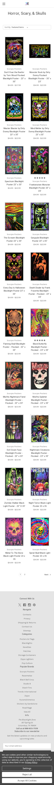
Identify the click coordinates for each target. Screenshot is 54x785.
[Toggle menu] (4, 4)
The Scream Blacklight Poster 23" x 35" (14, 239)
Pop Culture (27, 663)
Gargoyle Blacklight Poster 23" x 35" (40, 239)
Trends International (27, 692)
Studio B (27, 684)
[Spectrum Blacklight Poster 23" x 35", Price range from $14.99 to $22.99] (14, 160)
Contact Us (27, 626)
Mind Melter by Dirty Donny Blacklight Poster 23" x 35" (40, 131)
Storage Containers (27, 655)
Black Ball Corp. (27, 680)
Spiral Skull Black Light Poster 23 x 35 (39, 554)
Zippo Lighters (27, 659)
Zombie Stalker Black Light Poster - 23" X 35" (14, 504)
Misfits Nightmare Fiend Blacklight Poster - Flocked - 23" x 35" (14, 400)
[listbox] (20, 27)
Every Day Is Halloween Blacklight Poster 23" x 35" (14, 290)
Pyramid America (27, 700)
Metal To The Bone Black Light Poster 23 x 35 (14, 556)
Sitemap (27, 630)
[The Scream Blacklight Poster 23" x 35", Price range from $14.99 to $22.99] (14, 216)
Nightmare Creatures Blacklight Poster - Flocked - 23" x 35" (40, 453)
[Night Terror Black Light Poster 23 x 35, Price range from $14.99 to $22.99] (40, 481)
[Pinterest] (34, 604)
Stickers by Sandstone (27, 704)
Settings (27, 768)
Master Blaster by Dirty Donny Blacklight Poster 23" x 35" (14, 131)
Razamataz (27, 675)
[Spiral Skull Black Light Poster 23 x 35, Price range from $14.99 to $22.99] (40, 531)
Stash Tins (27, 688)
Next (46, 575)
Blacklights (27, 643)
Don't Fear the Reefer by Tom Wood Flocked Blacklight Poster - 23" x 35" (14, 77)
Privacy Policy (31, 762)
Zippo (27, 696)
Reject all (27, 774)
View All (27, 712)
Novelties (27, 647)
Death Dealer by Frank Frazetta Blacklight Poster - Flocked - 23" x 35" (40, 292)
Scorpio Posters (27, 671)
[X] (19, 604)
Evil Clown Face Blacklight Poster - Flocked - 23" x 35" (14, 453)
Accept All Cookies (27, 780)
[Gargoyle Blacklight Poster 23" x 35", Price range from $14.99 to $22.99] (40, 216)
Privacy (27, 618)
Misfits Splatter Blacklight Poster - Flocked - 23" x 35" (40, 400)
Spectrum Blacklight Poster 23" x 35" (14, 183)
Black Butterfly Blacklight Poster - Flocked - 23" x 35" (40, 347)
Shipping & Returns (27, 622)
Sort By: (8, 27)
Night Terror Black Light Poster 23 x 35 (40, 504)
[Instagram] (29, 604)
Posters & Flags (27, 639)
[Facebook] (24, 604)
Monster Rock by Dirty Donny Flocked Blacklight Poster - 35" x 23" (40, 77)
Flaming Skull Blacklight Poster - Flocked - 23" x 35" (14, 347)
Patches (27, 651)
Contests (27, 614)
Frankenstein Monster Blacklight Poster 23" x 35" (39, 187)
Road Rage (27, 708)
